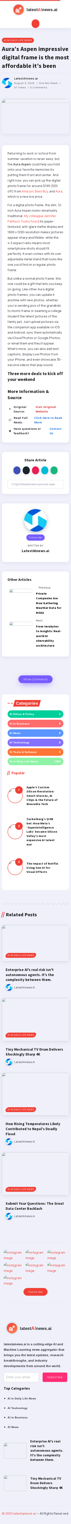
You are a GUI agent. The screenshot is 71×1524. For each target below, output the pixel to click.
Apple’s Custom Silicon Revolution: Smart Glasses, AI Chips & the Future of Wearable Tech (42, 795)
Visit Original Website (46, 409)
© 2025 (7, 1513)
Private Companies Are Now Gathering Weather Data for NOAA (48, 603)
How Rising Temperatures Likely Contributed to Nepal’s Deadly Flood (33, 1128)
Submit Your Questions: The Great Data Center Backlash (35, 1206)
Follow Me (35, 537)
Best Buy (41, 191)
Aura (58, 191)
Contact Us (56, 431)
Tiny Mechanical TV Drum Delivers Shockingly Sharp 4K (34, 1052)
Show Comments (35, 679)
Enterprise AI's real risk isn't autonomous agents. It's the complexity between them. (30, 974)
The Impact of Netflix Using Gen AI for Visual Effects (42, 868)
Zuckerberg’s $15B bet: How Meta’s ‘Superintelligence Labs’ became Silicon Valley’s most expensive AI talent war (42, 831)
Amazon (28, 191)
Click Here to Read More (48, 420)
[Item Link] (15, 795)
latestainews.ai (24, 1513)
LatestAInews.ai (26, 78)
